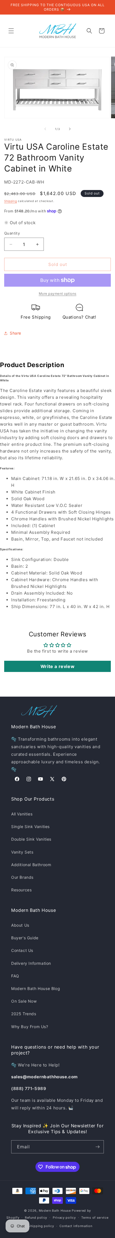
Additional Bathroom (31, 864)
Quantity (12, 233)
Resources (21, 889)
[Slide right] (70, 129)
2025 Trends (23, 1013)
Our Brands (22, 877)
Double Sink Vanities (31, 839)
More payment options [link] (57, 293)
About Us (20, 925)
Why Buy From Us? (29, 1026)
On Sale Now (24, 1001)
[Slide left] (45, 129)
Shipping (10, 201)
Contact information (75, 1226)
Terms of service (94, 1218)
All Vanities (21, 814)
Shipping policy (41, 1226)
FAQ (15, 975)
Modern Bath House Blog (35, 988)
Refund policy (36, 1218)
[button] (11, 31)
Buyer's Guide (25, 937)
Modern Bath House (55, 1211)
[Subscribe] (97, 1146)
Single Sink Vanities (30, 826)
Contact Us (22, 950)
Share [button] (15, 333)
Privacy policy (64, 1218)
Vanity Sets (22, 852)
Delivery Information (31, 963)
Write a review (57, 666)
